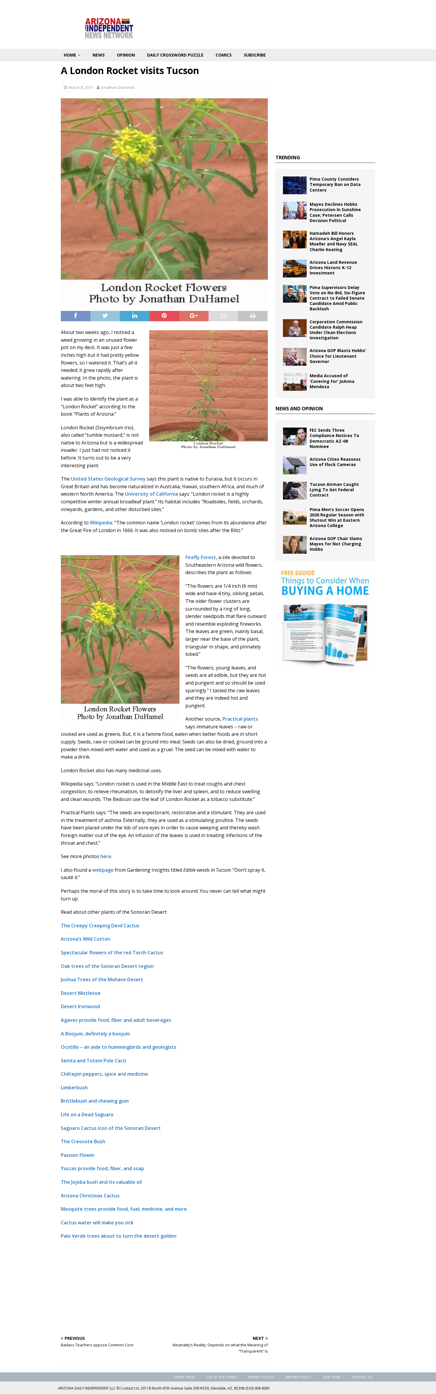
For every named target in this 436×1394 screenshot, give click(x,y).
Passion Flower (78, 1155)
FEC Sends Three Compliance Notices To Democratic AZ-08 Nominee (334, 438)
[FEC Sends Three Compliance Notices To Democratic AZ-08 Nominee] (295, 436)
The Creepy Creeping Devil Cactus (100, 925)
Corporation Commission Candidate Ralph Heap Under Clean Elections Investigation (336, 330)
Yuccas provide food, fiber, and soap (102, 1168)
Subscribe (255, 55)
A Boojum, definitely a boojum (95, 1033)
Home (70, 55)
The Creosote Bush (83, 1141)
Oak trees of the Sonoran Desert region (107, 966)
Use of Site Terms (221, 1377)
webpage (103, 870)
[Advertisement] (164, 1287)
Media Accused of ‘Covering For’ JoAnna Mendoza (332, 381)
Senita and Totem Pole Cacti (93, 1060)
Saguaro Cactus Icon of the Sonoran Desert (111, 1128)
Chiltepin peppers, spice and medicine (104, 1074)
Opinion (126, 55)
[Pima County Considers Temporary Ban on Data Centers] (295, 185)
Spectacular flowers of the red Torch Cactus (112, 952)
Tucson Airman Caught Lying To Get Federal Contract (334, 489)
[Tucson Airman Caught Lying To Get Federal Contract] (295, 491)
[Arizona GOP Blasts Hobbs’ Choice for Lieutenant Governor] (295, 357)
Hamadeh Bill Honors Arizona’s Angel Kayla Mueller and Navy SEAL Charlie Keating (334, 241)
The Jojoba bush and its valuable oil (101, 1182)
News (99, 55)
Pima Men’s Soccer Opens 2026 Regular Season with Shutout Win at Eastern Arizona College (337, 518)
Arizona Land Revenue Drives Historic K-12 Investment (333, 267)
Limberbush (74, 1087)
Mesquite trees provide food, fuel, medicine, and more (124, 1209)
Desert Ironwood (80, 1006)
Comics (224, 55)
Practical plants (240, 719)
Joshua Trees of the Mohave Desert (102, 979)
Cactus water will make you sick (97, 1222)
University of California (151, 494)
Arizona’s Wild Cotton (85, 939)
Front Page (184, 1377)
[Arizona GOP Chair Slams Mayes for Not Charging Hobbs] (295, 545)
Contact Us (362, 1377)
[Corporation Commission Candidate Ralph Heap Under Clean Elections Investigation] (295, 328)
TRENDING (288, 157)
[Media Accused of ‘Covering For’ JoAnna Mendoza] (295, 382)
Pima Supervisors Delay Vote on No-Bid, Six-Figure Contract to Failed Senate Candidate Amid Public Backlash (337, 298)
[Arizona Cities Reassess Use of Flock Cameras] (295, 465)
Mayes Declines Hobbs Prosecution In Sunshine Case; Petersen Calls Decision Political (335, 212)
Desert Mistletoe (81, 993)
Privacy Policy (261, 1377)
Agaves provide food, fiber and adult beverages (116, 1020)
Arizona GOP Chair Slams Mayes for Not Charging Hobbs (336, 544)
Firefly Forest (200, 557)
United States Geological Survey (109, 479)
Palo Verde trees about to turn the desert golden (118, 1236)
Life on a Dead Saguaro (87, 1114)
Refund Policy (298, 1377)
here (105, 856)
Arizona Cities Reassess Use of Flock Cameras (335, 461)
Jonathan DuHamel (118, 87)
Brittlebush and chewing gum (95, 1101)
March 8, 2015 (81, 87)
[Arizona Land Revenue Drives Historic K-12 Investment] (295, 268)
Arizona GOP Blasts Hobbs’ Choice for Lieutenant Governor (338, 356)
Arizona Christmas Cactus (90, 1195)
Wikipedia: (101, 522)
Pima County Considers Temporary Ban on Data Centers (335, 184)
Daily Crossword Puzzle (175, 55)
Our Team (331, 1377)
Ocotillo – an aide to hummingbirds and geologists (118, 1047)
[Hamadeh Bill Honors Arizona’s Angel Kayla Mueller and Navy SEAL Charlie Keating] (295, 239)
